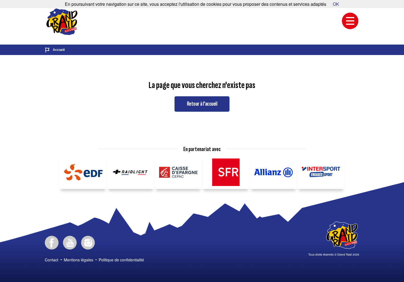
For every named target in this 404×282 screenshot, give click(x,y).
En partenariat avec (202, 149)
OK (336, 4)
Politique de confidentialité (121, 259)
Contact (51, 259)
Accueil (59, 50)
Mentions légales (78, 259)
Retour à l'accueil (202, 104)
